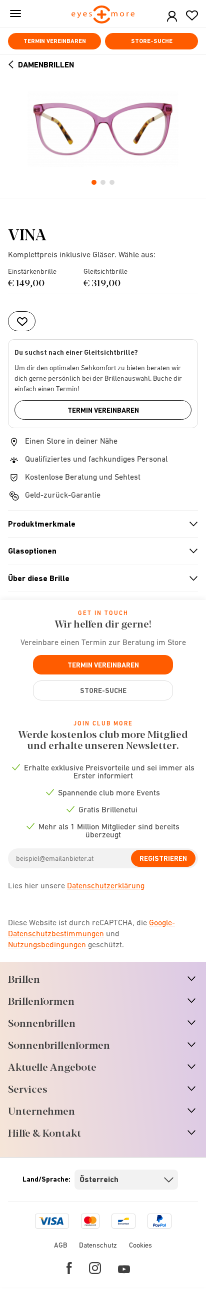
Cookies (140, 1245)
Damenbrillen (46, 64)
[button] (172, 16)
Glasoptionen (99, 551)
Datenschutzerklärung (105, 885)
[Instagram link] (95, 1268)
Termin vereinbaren (55, 40)
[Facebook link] (69, 1268)
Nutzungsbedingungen (47, 944)
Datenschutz (98, 1245)
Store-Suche (151, 40)
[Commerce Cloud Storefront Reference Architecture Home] (103, 15)
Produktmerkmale (99, 524)
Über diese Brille (99, 579)
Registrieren (163, 858)
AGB (60, 1245)
